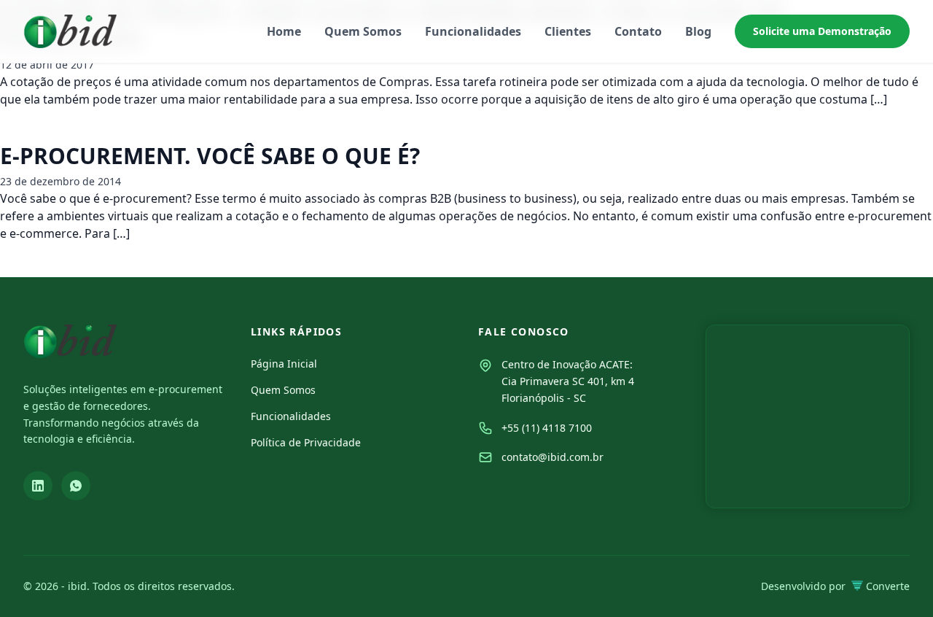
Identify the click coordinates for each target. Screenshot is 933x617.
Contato (638, 31)
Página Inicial (284, 363)
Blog (698, 31)
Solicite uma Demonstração (822, 31)
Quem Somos (363, 31)
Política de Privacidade (306, 442)
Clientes (567, 31)
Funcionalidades (473, 31)
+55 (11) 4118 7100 (546, 428)
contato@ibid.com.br (552, 457)
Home (284, 31)
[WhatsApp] (75, 485)
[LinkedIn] (37, 485)
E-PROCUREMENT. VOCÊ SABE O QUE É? (210, 156)
